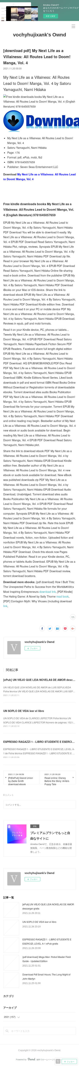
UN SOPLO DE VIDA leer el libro (23, 711)
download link (47, 592)
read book (62, 596)
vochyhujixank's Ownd (39, 35)
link (5, 606)
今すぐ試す (50, 16)
